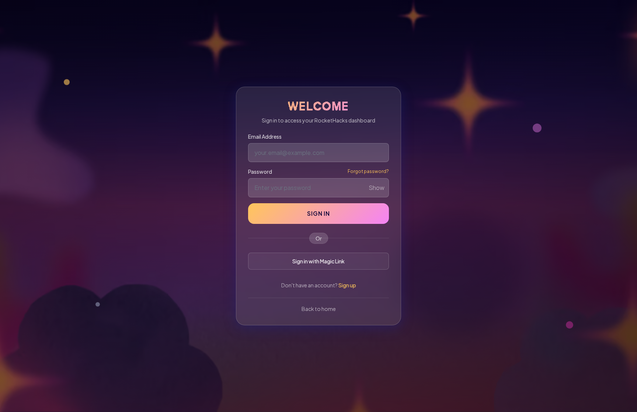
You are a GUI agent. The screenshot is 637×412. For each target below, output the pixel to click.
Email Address (265, 136)
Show (376, 187)
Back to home (319, 308)
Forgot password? (368, 171)
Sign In (318, 213)
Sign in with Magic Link (318, 261)
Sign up (347, 285)
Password (260, 171)
